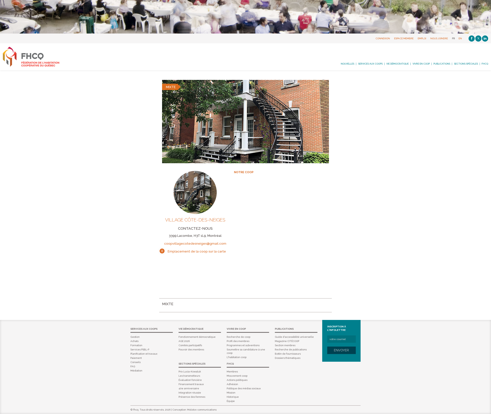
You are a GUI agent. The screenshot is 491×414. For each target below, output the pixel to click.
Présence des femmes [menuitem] (192, 396)
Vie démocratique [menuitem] (397, 64)
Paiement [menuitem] (136, 358)
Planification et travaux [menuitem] (143, 353)
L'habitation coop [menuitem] (236, 357)
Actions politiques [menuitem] (237, 380)
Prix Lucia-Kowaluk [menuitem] (190, 371)
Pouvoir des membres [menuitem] (191, 349)
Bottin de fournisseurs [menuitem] (288, 353)
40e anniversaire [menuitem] (189, 388)
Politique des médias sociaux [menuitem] (244, 388)
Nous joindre (439, 38)
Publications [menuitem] (441, 64)
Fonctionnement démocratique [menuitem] (197, 336)
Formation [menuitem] (136, 345)
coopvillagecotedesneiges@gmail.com (195, 243)
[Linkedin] (485, 38)
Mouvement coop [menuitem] (237, 375)
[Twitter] (478, 38)
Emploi (422, 38)
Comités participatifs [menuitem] (190, 345)
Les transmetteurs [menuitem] (189, 375)
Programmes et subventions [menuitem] (243, 345)
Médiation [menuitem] (136, 370)
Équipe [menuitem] (231, 401)
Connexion (383, 38)
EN (460, 38)
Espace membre (404, 38)
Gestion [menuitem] (135, 336)
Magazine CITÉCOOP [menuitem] (287, 341)
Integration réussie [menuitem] (190, 392)
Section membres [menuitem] (285, 345)
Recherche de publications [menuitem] (291, 349)
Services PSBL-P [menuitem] (139, 349)
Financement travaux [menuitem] (191, 384)
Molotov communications (202, 409)
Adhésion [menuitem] (232, 384)
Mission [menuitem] (231, 392)
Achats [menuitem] (134, 341)
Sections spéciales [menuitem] (466, 64)
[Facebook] (472, 38)
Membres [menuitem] (232, 371)
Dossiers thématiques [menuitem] (287, 358)
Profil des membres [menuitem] (238, 341)
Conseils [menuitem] (135, 362)
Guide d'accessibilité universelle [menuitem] (294, 336)
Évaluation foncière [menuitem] (190, 380)
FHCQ (35, 57)
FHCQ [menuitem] (485, 64)
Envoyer (341, 350)
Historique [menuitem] (233, 396)
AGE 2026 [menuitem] (184, 341)
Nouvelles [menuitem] (347, 64)
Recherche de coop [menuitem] (238, 336)
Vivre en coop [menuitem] (421, 64)
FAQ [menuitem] (132, 366)
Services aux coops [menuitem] (370, 64)
